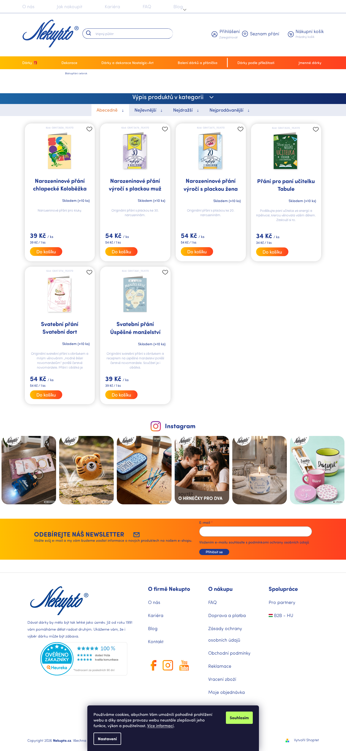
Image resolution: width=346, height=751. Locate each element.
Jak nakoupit (69, 6)
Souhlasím (239, 717)
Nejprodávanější (227, 110)
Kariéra (112, 6)
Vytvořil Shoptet (306, 739)
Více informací (160, 725)
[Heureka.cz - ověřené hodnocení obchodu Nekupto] (83, 658)
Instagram (180, 425)
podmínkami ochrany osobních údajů (278, 542)
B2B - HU (283, 615)
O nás (28, 6)
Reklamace (219, 666)
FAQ (147, 6)
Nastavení (107, 738)
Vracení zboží (222, 679)
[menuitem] (31, 62)
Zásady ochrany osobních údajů (225, 634)
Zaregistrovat (228, 37)
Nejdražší (183, 110)
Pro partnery (282, 602)
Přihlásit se (214, 551)
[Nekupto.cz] (59, 601)
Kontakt (155, 641)
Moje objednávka (226, 692)
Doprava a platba (227, 615)
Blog (178, 6)
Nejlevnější (146, 110)
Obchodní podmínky (229, 653)
